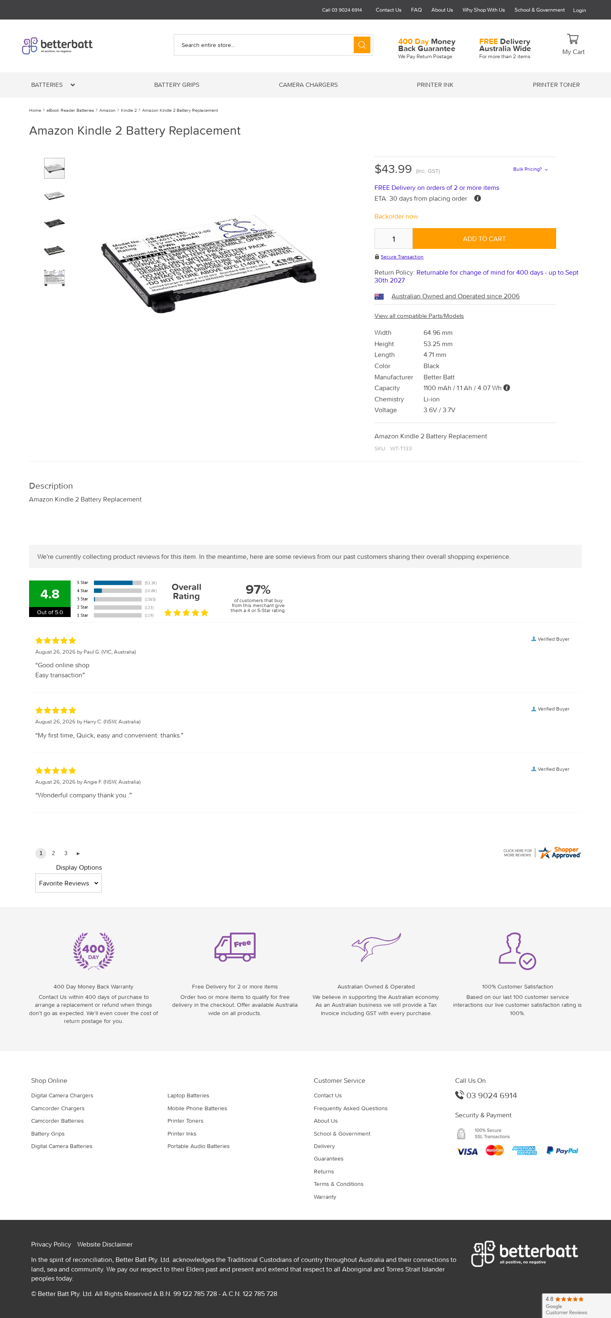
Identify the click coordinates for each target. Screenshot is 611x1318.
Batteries (47, 85)
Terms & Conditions (339, 1184)
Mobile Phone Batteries (197, 1108)
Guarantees (329, 1158)
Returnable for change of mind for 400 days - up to (476, 276)
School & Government (540, 9)
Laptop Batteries (188, 1095)
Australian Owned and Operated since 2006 (456, 296)
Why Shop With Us (484, 9)
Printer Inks (182, 1133)
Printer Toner (556, 85)
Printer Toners (186, 1120)
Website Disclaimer (105, 1244)
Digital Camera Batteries (62, 1146)
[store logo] (71, 45)
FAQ (416, 9)
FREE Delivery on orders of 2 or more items (436, 187)
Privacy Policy (51, 1244)
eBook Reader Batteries (70, 110)
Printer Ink (435, 85)
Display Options (79, 867)
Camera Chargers (308, 85)
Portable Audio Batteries (199, 1146)
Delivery (324, 1146)
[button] (57, 192)
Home (35, 110)
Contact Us (389, 9)
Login (579, 10)
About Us (442, 9)
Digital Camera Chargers (62, 1095)
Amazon (107, 110)
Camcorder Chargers (58, 1108)
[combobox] (273, 45)
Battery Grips (177, 85)
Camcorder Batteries (57, 1120)
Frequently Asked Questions (351, 1108)
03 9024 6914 (490, 1095)
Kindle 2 (129, 110)
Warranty (325, 1196)
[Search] (362, 45)
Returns (324, 1171)
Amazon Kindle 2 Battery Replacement (180, 110)
